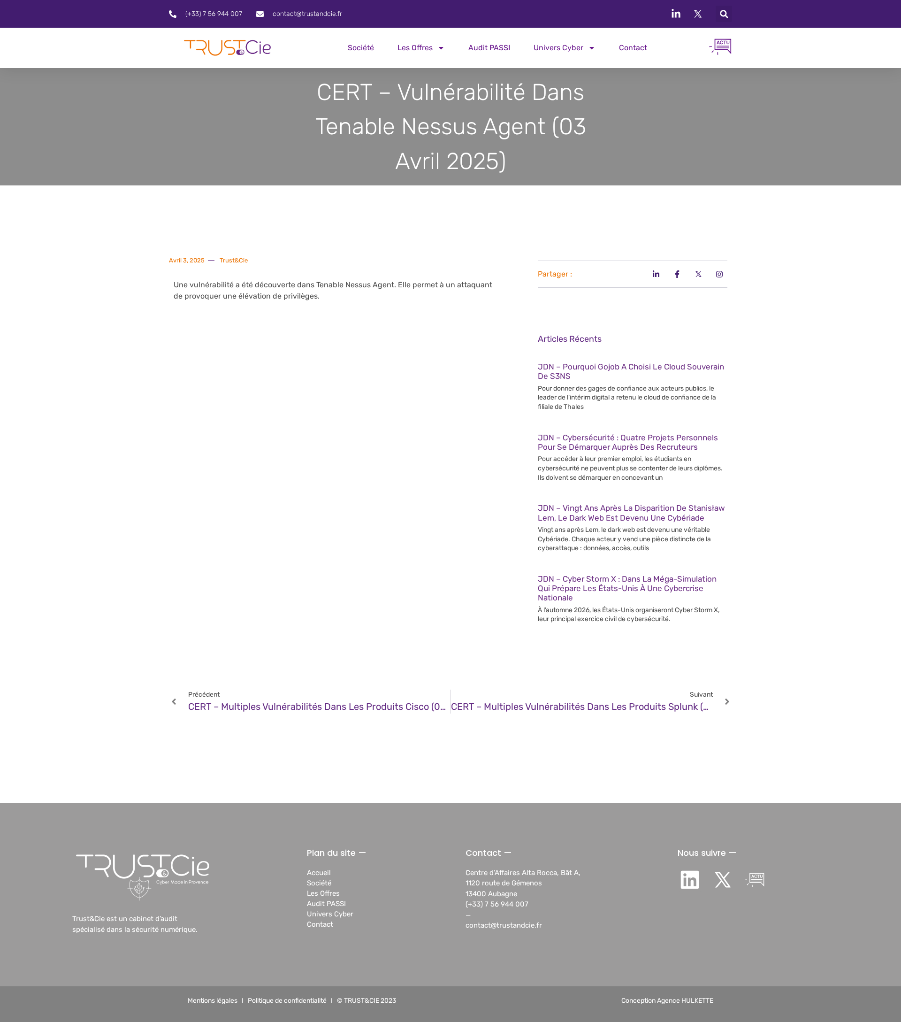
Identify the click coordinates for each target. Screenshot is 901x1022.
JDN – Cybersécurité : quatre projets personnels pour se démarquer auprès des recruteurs (628, 442)
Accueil (319, 872)
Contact (633, 47)
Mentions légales (212, 1001)
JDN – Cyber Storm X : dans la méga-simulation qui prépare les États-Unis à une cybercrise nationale (627, 588)
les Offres (415, 47)
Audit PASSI (489, 47)
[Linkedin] (690, 880)
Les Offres (323, 893)
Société (361, 47)
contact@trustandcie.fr (504, 925)
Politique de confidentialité (287, 1001)
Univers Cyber (558, 47)
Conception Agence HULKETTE (667, 1001)
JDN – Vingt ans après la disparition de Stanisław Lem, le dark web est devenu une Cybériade (631, 512)
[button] (724, 14)
